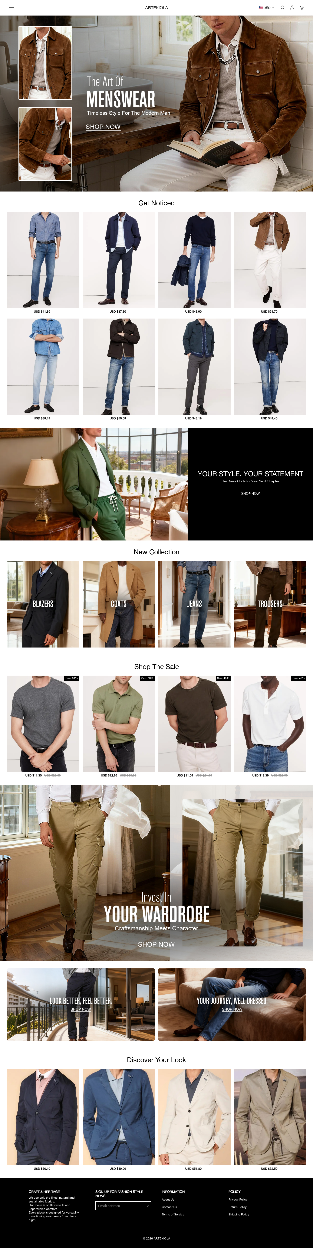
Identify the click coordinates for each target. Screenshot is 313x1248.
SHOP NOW (250, 493)
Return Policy (237, 1207)
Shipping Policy (238, 1214)
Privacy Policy (237, 1199)
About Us (168, 1199)
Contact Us (169, 1207)
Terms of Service (173, 1214)
